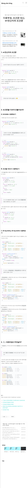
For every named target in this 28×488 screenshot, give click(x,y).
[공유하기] (6, 417)
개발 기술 (5, 423)
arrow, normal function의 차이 (9, 429)
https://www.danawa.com (8, 30)
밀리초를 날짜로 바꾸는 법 (8, 427)
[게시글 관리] (8, 417)
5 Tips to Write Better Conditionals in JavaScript (14, 400)
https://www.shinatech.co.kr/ (8, 40)
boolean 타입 (6, 409)
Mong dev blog (6, 3)
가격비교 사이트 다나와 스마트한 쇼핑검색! (9, 33)
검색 (23, 3)
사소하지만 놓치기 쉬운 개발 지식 (15, 423)
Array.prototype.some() (8, 402)
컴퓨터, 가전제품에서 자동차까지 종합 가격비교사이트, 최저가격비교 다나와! (9, 35)
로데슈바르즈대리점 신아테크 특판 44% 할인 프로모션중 (9, 43)
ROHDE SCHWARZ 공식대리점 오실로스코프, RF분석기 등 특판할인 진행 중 (9, 45)
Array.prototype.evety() (8, 404)
